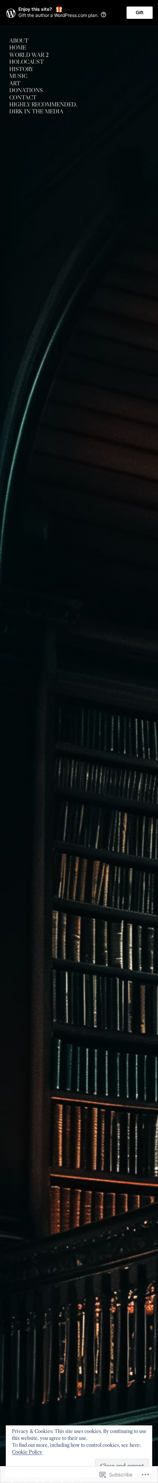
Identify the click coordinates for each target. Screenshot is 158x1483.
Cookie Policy (27, 1452)
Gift (139, 12)
